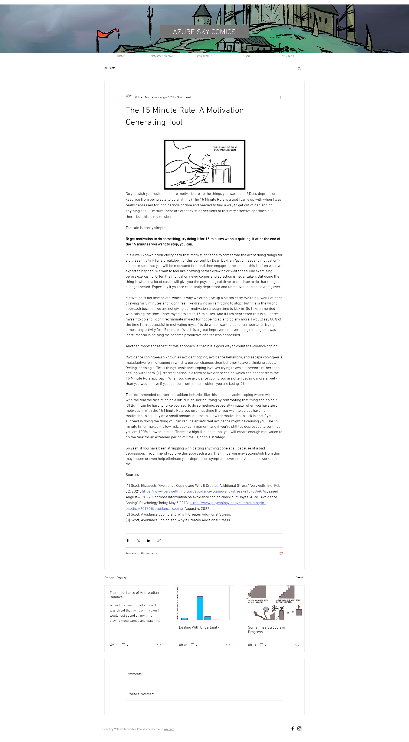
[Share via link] (159, 540)
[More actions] (280, 97)
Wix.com (169, 729)
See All (300, 577)
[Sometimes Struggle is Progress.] (273, 602)
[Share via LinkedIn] (149, 540)
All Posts (109, 68)
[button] (299, 68)
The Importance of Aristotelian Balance (134, 595)
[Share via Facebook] (128, 540)
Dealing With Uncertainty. (199, 627)
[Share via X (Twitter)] (138, 540)
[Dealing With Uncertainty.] (204, 602)
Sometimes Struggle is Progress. (266, 629)
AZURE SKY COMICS (204, 32)
